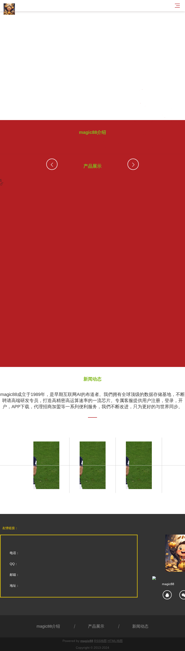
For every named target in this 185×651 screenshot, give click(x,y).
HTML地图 (115, 641)
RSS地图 (100, 641)
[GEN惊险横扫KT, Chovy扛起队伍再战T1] (46, 465)
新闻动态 (140, 626)
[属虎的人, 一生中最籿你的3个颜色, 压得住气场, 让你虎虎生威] (139, 465)
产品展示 (96, 626)
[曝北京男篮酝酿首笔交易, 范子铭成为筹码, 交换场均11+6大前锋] (92, 465)
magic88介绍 (48, 626)
